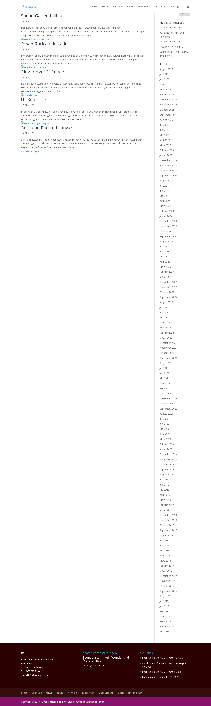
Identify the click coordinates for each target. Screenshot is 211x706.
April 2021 (165, 383)
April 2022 (165, 322)
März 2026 (165, 89)
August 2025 (166, 119)
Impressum (88, 692)
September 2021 (168, 357)
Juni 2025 (164, 129)
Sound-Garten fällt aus (43, 16)
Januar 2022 (166, 337)
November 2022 (168, 287)
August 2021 (166, 363)
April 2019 (165, 494)
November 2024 (168, 165)
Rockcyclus (54, 701)
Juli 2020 (164, 418)
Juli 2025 (164, 124)
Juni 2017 (164, 606)
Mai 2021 (164, 378)
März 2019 (165, 499)
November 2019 (168, 459)
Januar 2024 (166, 216)
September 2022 (168, 297)
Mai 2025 (164, 135)
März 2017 (165, 621)
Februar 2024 (167, 211)
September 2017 (168, 591)
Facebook (161, 6)
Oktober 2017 (167, 586)
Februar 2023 (167, 271)
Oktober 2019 (167, 464)
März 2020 (165, 439)
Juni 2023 (164, 251)
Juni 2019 (164, 484)
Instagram (177, 6)
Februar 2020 (167, 444)
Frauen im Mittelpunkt (171, 46)
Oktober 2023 (167, 231)
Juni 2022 (164, 312)
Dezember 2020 (168, 398)
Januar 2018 (166, 570)
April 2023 (165, 261)
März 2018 (165, 560)
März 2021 (165, 388)
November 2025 (168, 104)
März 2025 (165, 145)
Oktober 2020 (167, 403)
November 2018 (168, 520)
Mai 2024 (164, 195)
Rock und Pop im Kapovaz (46, 127)
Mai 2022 (164, 317)
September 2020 (168, 408)
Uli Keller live (33, 100)
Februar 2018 (167, 565)
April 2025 (165, 140)
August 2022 (166, 302)
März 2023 (165, 266)
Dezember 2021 (168, 342)
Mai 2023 (164, 256)
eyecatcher (97, 701)
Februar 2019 (167, 504)
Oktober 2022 (167, 292)
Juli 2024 (164, 185)
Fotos (105, 6)
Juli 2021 (164, 368)
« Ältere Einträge (30, 151)
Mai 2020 (164, 428)
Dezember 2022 (168, 281)
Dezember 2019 (168, 454)
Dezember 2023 (168, 221)
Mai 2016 (164, 631)
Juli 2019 (164, 479)
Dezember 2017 (168, 575)
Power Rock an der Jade (44, 44)
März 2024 (165, 205)
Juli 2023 (164, 246)
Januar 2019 (166, 510)
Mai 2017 (164, 611)
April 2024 (165, 200)
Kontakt (72, 692)
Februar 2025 (167, 150)
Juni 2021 (164, 373)
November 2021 (168, 347)
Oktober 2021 (167, 352)
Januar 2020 (166, 449)
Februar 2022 (167, 332)
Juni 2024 (164, 190)
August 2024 (166, 180)
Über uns (143, 6)
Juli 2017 (164, 601)
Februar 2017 (167, 626)
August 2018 (166, 535)
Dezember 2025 (168, 99)
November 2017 (168, 580)
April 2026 (165, 84)
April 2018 (165, 555)
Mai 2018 (164, 550)
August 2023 (166, 241)
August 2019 (166, 474)
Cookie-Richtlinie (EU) (130, 692)
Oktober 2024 (167, 170)
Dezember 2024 (168, 160)
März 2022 (165, 327)
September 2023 (168, 236)
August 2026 (166, 69)
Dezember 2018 (168, 515)
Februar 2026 (167, 94)
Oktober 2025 (167, 109)
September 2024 (168, 175)
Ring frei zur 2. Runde (42, 72)
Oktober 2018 (167, 525)
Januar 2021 (166, 393)
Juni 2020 (164, 423)
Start (24, 692)
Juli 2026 (164, 74)
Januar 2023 (166, 276)
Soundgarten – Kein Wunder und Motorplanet (106, 658)
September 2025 (168, 114)
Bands (130, 6)
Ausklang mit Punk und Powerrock (160, 663)
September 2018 (168, 530)
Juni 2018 (164, 545)
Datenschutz (106, 692)
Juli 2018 (164, 540)
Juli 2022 (164, 307)
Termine (117, 6)
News (95, 6)
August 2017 (166, 596)
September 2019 (168, 469)
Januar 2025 (166, 155)
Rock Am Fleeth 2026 (171, 27)
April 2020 (165, 434)
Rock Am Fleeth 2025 (171, 41)
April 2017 (165, 616)
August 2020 (166, 413)
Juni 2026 (164, 79)
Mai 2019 (164, 489)
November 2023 (168, 226)
